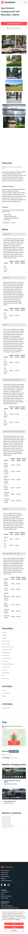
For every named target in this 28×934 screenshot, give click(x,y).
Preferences (14, 930)
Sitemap (3, 878)
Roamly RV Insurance (6, 896)
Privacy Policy (4, 872)
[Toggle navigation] (25, 2)
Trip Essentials (4, 898)
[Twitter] (5, 885)
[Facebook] (2, 885)
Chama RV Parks (6, 820)
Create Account (4, 892)
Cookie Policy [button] (11, 918)
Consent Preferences (6, 880)
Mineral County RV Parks (8, 825)
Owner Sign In (4, 903)
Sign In (2, 894)
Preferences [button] (17, 919)
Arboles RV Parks (6, 817)
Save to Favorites (15, 28)
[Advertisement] (14, 144)
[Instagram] (8, 885)
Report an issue (8, 755)
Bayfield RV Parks (6, 818)
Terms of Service (5, 870)
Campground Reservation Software (9, 908)
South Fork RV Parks (7, 827)
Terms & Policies (5, 876)
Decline (14, 927)
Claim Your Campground (7, 905)
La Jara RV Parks (6, 824)
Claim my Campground (14, 23)
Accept (14, 923)
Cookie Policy (4, 874)
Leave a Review (14, 751)
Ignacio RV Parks (6, 822)
